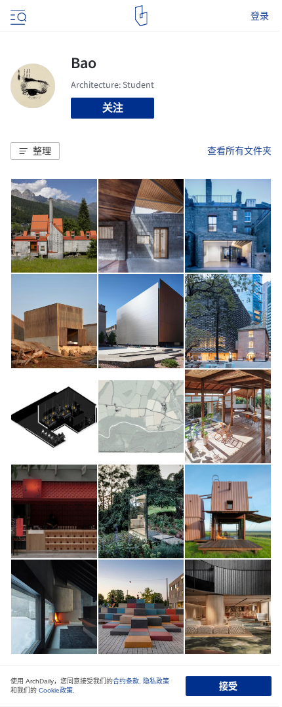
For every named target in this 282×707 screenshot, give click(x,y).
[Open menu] (17, 16)
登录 (260, 15)
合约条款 (126, 681)
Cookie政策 (56, 690)
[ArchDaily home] (141, 15)
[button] (35, 151)
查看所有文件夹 (239, 150)
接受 (228, 686)
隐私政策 (156, 681)
